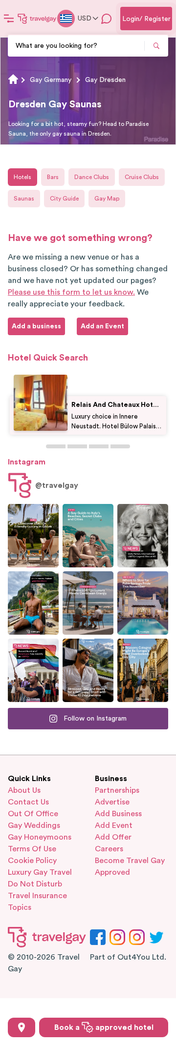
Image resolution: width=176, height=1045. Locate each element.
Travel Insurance (37, 896)
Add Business (118, 814)
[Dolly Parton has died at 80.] (142, 535)
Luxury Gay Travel (40, 872)
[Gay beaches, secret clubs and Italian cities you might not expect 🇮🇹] (88, 535)
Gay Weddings (34, 825)
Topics (19, 907)
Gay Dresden (105, 80)
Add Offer (113, 837)
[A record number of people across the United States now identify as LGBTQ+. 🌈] (33, 670)
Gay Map (106, 198)
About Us (24, 790)
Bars (53, 177)
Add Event (113, 825)
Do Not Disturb (35, 884)
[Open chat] (106, 18)
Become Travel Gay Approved (130, 866)
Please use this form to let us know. (71, 292)
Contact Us (28, 802)
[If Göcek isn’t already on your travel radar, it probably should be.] (33, 535)
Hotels (22, 177)
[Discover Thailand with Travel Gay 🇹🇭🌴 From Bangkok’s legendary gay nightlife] (33, 603)
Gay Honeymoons (39, 837)
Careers (109, 849)
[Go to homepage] (37, 18)
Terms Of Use (32, 849)
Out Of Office (33, 814)
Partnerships (117, 790)
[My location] (21, 1027)
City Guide (64, 198)
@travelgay (56, 485)
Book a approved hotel (104, 1027)
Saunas (24, 198)
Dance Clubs (91, 177)
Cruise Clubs (142, 177)
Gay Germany (50, 80)
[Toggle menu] (9, 18)
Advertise (112, 802)
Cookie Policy (32, 860)
